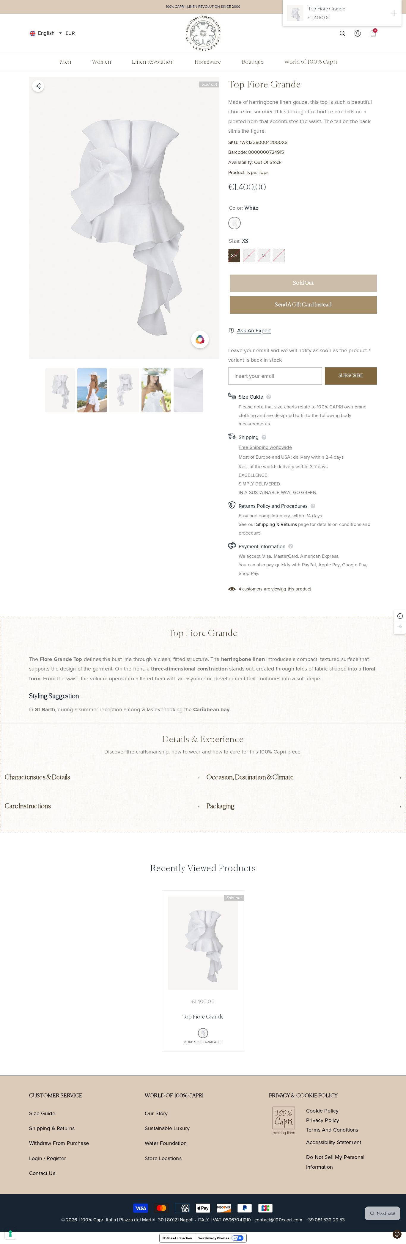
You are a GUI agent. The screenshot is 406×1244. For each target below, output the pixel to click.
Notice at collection (177, 1238)
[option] (124, 218)
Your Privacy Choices (213, 1238)
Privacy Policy (322, 1120)
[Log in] (357, 33)
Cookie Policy (322, 1111)
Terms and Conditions (332, 1130)
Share (38, 86)
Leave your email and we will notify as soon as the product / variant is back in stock (299, 355)
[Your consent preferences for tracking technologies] (10, 1233)
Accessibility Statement (333, 1142)
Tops (263, 172)
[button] (60, 33)
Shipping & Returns (276, 524)
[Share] (38, 86)
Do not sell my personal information (335, 1162)
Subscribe (351, 376)
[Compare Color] (200, 339)
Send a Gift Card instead (303, 305)
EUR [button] (70, 32)
